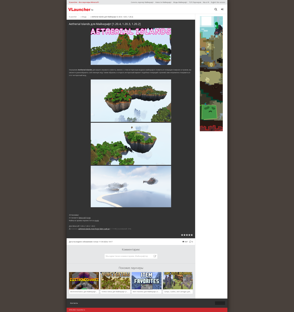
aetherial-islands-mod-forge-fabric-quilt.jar (94, 229)
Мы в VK (206, 2)
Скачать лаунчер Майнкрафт (142, 2)
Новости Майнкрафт (163, 2)
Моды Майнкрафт (180, 2)
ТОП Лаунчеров (195, 2)
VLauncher (81, 9)
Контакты (74, 303)
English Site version (218, 2)
